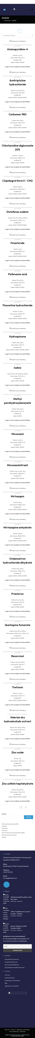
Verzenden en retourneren (12, 980)
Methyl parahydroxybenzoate (17, 400)
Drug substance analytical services (14, 967)
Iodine (17, 367)
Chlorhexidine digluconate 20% (17, 147)
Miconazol (17, 434)
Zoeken (4, 814)
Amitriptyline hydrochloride (17, 82)
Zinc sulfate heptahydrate (17, 783)
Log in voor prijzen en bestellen (17, 67)
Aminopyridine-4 (17, 49)
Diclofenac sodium (17, 211)
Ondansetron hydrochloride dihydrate (17, 560)
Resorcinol (17, 656)
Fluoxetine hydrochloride (17, 305)
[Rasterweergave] (15, 31)
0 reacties (19, 901)
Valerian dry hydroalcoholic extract (17, 719)
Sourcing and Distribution (12, 964)
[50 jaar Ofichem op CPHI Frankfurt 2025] (6, 928)
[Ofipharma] (2, 20)
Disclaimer (23, 1031)
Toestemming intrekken (17, 1036)
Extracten (9, 714)
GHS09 (14, 20)
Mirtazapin (17, 496)
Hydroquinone (17, 336)
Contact (13, 1029)
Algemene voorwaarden (12, 986)
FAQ (6, 983)
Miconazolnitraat (17, 465)
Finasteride (17, 243)
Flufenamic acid (17, 274)
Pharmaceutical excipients (25, 111)
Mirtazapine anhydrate (17, 527)
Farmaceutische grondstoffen (10, 111)
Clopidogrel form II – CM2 (17, 180)
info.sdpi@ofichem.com (10, 878)
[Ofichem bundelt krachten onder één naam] (6, 899)
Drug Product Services (11, 962)
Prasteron (17, 593)
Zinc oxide (17, 752)
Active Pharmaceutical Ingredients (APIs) (13, 44)
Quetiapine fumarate (17, 625)
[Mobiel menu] (32, 9)
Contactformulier (10, 978)
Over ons (7, 975)
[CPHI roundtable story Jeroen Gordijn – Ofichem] (6, 913)
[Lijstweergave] (19, 31)
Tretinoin (17, 687)
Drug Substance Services (12, 959)
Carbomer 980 (17, 114)
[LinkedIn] (6, 885)
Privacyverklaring (13, 1031)
